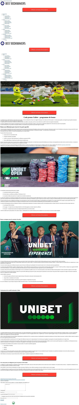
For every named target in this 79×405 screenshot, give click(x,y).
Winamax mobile (7, 35)
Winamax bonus (7, 37)
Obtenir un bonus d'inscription (39, 9)
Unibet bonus (7, 32)
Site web (1, 398)
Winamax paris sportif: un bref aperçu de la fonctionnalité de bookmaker (12, 379)
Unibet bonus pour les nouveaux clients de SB (8, 378)
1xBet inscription (8, 16)
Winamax (4, 34)
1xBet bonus (7, 17)
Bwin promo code (8, 28)
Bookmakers (5, 13)
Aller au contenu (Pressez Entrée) (6, 0)
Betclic (4, 19)
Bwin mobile (7, 25)
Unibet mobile (7, 30)
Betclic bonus (7, 23)
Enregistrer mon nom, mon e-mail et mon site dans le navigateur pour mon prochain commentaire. (18, 396)
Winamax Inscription (8, 36)
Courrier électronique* (4, 394)
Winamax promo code (8, 77)
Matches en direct (3, 404)
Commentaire (2, 390)
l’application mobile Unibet (65, 144)
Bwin (3, 24)
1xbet (3, 14)
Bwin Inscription (7, 26)
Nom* (1, 392)
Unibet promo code (8, 33)
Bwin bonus (7, 27)
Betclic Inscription (8, 21)
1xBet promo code (8, 18)
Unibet (4, 29)
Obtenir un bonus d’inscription (39, 374)
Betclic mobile (7, 20)
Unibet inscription (8, 31)
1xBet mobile (7, 15)
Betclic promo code (8, 22)
